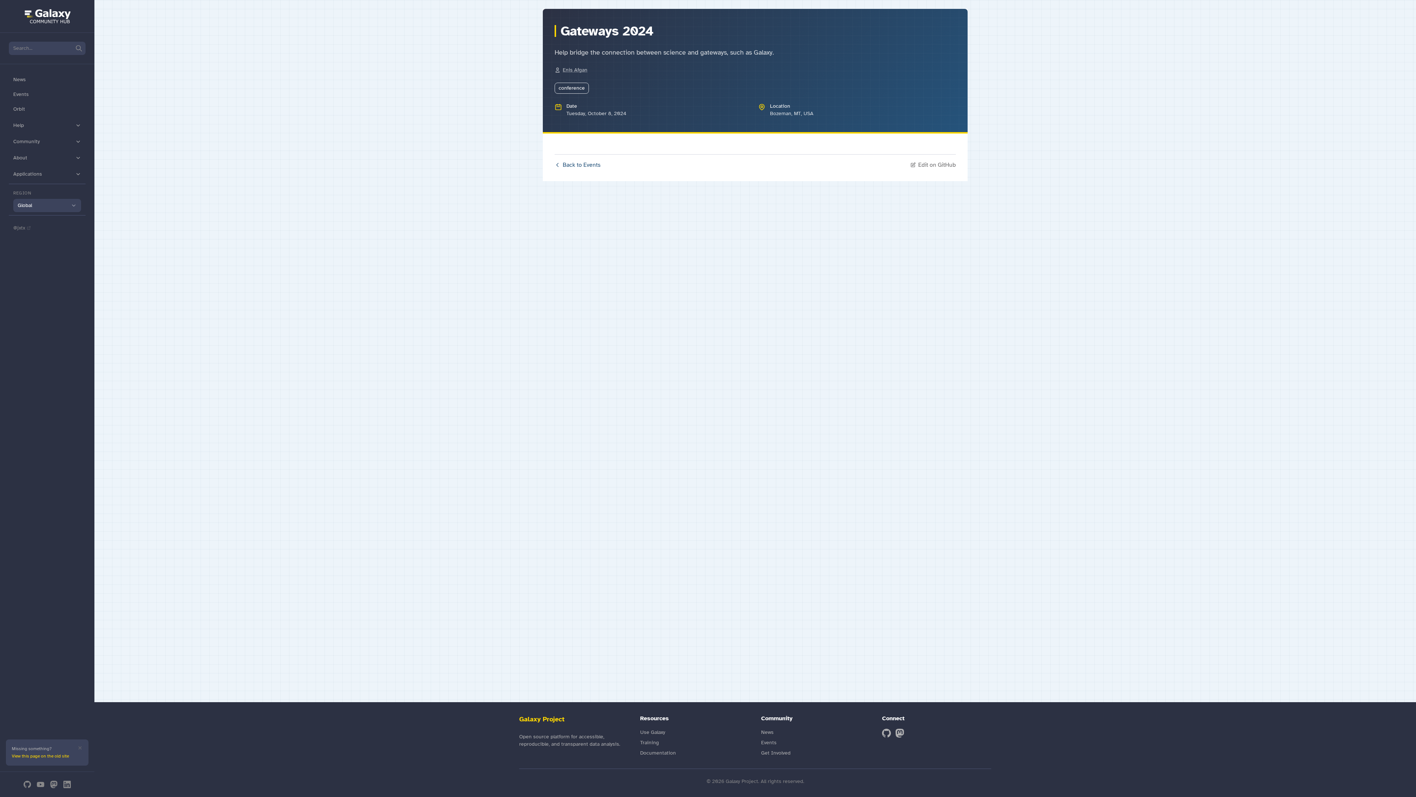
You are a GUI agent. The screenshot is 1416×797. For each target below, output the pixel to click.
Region (22, 193)
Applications (27, 174)
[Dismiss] (80, 748)
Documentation (658, 753)
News (19, 79)
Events (21, 94)
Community (26, 141)
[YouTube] (40, 784)
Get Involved (776, 753)
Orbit (19, 109)
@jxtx (19, 228)
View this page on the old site (40, 756)
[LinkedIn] (67, 784)
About (20, 158)
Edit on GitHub (937, 165)
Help (18, 125)
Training (649, 742)
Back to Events (582, 165)
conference (572, 88)
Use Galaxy (652, 732)
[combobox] (47, 205)
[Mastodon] (54, 784)
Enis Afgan (575, 70)
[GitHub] (27, 784)
